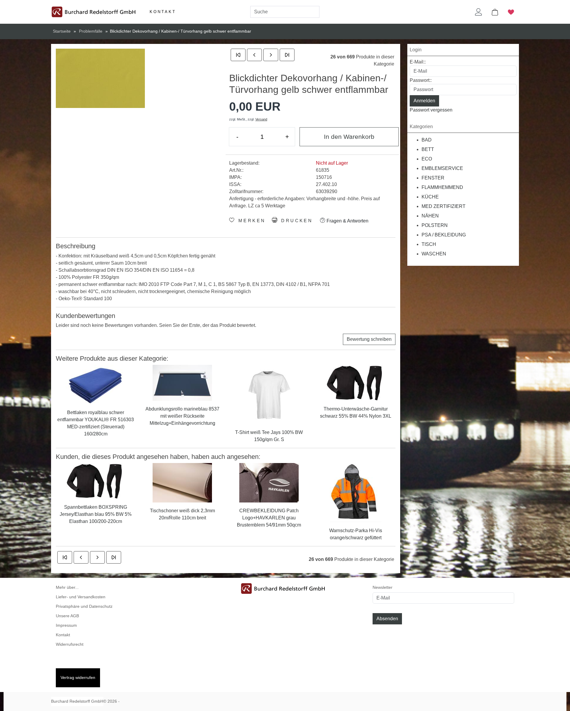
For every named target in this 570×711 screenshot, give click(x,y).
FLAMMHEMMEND (442, 187)
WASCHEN (434, 253)
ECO (427, 158)
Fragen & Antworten (346, 220)
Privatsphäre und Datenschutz (84, 606)
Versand (261, 119)
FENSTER (433, 177)
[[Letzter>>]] (287, 55)
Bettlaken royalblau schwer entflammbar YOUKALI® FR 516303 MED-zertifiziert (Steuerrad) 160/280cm (95, 423)
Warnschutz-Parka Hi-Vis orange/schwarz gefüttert (355, 534)
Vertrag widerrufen (78, 677)
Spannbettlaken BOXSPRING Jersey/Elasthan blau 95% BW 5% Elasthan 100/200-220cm (96, 514)
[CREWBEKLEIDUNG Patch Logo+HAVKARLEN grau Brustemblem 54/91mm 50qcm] (269, 482)
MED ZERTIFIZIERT (444, 206)
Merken (250, 220)
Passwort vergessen (431, 109)
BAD (427, 139)
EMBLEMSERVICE (442, 168)
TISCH (429, 244)
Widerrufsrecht (69, 644)
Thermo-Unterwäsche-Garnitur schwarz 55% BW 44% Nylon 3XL (355, 412)
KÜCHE (430, 196)
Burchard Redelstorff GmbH (77, 701)
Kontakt (163, 11)
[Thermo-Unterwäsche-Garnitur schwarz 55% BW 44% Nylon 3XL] (355, 382)
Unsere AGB (67, 616)
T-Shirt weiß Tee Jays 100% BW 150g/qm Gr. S (269, 436)
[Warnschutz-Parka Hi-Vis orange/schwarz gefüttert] (355, 492)
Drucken (296, 220)
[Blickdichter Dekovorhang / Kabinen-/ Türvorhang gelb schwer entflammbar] (100, 78)
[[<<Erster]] (238, 55)
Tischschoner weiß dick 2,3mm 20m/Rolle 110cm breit (182, 514)
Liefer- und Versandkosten (80, 597)
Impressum (66, 625)
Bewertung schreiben (369, 339)
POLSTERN (435, 225)
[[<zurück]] (254, 55)
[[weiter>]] (270, 55)
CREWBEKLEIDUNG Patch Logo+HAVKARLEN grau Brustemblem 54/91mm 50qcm (269, 517)
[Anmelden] (478, 11)
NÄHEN (430, 215)
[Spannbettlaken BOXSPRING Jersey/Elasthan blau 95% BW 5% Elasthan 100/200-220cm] (95, 480)
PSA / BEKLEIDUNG (444, 234)
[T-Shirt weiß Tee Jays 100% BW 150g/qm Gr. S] (269, 394)
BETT (428, 149)
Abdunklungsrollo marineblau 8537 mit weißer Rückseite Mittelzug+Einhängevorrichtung (182, 416)
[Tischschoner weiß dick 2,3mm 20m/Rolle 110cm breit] (182, 482)
